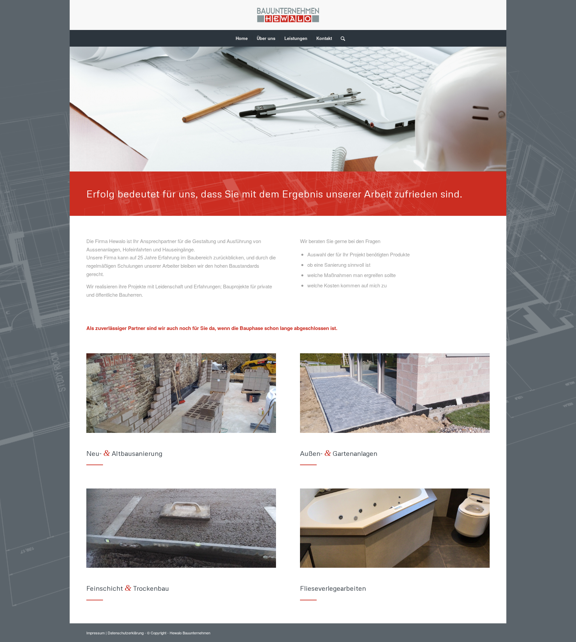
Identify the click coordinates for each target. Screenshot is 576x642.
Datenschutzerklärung (126, 632)
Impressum (96, 632)
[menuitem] (241, 38)
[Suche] (340, 38)
